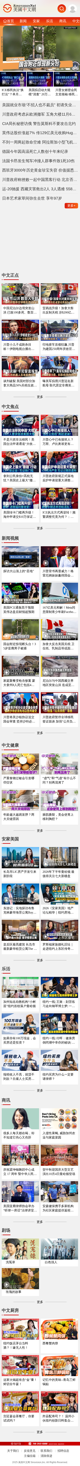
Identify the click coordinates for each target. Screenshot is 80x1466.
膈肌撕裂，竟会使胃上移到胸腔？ (58, 817)
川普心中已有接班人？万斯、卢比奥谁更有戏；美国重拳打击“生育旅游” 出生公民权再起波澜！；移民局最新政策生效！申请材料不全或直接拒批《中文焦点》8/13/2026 (59, 442)
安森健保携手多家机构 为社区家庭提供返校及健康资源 (58, 1208)
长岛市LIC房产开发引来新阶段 (19, 874)
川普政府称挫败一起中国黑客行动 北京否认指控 (40, 179)
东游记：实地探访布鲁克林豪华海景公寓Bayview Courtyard (20, 910)
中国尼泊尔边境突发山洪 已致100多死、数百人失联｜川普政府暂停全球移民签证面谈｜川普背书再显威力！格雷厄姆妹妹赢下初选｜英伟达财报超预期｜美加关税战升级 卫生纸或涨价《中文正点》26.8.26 (20, 310)
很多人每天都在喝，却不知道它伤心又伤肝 (18, 1135)
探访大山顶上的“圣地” (18, 571)
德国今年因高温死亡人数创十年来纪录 (35, 151)
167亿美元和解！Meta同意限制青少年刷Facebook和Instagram (59, 610)
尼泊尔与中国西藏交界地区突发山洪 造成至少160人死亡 (59, 683)
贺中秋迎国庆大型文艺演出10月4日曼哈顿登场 (59, 1172)
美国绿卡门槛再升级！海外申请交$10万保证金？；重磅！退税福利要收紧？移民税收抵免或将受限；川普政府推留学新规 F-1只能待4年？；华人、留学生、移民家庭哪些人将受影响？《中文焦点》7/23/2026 (19, 515)
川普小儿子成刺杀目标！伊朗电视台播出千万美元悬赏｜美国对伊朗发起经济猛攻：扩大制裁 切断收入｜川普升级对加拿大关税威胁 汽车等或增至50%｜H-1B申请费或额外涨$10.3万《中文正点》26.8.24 (19, 347)
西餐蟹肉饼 (50, 1343)
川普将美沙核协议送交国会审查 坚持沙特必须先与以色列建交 (19, 719)
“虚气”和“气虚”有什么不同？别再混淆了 (59, 780)
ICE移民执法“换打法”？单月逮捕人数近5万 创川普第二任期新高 (13, 92)
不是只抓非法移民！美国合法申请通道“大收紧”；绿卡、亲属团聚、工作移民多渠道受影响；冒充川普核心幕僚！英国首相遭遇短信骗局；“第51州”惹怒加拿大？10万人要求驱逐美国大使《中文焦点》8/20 (20, 442)
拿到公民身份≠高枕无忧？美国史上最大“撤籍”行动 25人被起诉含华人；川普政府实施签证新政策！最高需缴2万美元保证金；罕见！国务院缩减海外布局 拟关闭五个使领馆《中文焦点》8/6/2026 (20, 478)
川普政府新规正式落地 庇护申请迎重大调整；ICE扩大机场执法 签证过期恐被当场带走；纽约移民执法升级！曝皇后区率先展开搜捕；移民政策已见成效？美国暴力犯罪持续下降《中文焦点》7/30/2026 (59, 478)
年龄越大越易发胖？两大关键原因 (18, 817)
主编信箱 (30, 1455)
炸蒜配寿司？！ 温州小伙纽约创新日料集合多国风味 (58, 1418)
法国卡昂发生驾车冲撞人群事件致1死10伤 (38, 161)
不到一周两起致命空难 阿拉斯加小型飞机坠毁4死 (40, 142)
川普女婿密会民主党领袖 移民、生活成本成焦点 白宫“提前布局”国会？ (66, 92)
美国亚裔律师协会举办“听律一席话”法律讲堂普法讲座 (20, 1208)
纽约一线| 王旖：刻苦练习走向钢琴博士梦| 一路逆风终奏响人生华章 (59, 1004)
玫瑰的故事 (13, 1291)
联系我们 (46, 1450)
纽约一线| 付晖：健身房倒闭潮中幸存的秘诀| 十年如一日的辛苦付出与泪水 (59, 1040)
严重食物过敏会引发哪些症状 (18, 780)
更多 (71, 205)
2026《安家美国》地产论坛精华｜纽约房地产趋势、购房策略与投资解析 (58, 910)
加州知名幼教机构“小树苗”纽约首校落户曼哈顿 (19, 1004)
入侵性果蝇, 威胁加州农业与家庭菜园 (59, 1135)
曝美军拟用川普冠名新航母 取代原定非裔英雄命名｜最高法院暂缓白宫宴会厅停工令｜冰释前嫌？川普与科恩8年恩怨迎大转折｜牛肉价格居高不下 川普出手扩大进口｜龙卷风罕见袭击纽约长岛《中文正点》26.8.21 (59, 383)
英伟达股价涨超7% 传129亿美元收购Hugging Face (40, 133)
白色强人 (51, 1262)
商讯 (62, 21)
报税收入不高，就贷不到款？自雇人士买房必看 (18, 1077)
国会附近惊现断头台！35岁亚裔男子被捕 (19, 646)
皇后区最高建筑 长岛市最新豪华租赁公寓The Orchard (20, 947)
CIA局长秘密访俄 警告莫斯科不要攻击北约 (39, 123)
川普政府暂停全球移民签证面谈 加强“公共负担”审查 (58, 719)
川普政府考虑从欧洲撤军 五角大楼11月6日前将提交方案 (40, 114)
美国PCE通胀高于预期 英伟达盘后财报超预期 (18, 610)
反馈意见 (30, 1450)
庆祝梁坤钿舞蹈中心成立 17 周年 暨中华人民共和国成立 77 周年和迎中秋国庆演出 (20, 1172)
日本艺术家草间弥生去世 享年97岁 (32, 198)
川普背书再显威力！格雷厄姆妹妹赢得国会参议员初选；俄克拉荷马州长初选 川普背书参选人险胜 (58, 573)
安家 (36, 21)
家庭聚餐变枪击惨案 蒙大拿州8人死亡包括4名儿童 (19, 683)
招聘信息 (63, 1450)
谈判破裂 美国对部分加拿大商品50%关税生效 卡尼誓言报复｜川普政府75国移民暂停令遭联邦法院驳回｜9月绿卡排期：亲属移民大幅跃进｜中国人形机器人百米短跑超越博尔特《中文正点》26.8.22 (19, 383)
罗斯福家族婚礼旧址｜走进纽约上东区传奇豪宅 (58, 947)
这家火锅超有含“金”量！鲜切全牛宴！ (20, 1382)
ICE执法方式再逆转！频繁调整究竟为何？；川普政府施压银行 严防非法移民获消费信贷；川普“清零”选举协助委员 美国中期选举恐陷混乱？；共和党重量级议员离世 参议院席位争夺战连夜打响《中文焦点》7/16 (59, 515)
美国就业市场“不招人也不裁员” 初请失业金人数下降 (40, 105)
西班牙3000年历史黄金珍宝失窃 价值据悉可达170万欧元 (40, 170)
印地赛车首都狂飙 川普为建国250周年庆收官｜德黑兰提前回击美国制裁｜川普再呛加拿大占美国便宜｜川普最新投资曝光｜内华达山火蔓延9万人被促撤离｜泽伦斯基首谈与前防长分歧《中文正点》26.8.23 (59, 347)
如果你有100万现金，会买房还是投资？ (19, 1040)
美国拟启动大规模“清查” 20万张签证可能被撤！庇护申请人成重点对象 (40, 92)
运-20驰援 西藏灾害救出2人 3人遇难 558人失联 (40, 189)
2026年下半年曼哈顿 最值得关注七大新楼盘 (58, 874)
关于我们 (13, 1450)
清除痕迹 (46, 1455)
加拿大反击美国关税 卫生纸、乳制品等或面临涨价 (58, 646)
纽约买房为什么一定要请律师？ (58, 1077)
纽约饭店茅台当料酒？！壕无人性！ (15, 1345)
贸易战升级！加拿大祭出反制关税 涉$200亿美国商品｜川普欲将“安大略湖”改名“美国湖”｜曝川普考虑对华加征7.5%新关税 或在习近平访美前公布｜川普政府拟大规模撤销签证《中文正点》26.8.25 (59, 310)
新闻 (23, 21)
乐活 (49, 21)
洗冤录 (10, 1262)
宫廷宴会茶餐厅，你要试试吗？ (18, 1418)
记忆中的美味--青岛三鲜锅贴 (59, 1382)
